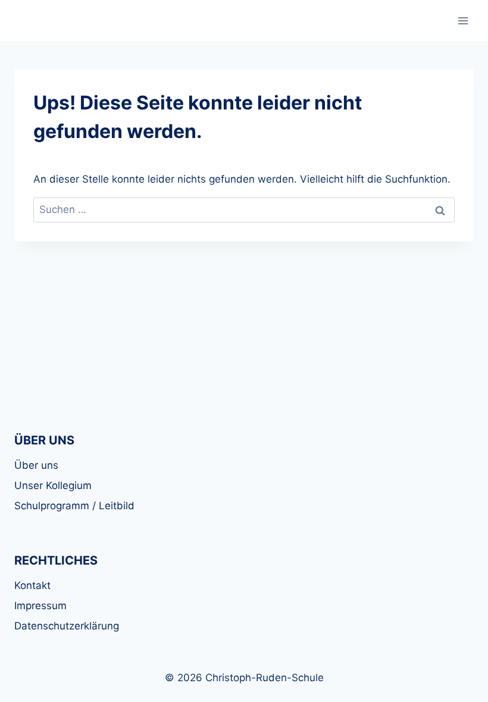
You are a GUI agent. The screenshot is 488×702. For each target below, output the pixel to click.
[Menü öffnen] (463, 20)
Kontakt (32, 585)
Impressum (40, 606)
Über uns (36, 465)
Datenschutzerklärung (66, 626)
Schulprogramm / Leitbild (74, 506)
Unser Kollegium (53, 485)
